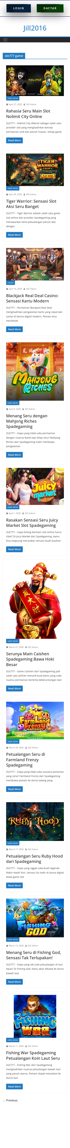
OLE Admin (31, 104)
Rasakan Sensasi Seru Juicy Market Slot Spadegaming (32, 522)
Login (18, 8)
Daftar (50, 8)
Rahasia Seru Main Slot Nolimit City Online (28, 113)
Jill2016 (35, 28)
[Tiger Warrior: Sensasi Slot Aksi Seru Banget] (35, 170)
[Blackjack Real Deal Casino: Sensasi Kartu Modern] (35, 264)
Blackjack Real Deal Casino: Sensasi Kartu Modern (32, 298)
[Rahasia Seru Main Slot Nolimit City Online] (35, 80)
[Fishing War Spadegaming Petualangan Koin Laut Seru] (35, 1016)
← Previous (10, 1100)
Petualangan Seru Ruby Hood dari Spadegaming (34, 858)
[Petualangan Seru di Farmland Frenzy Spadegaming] (35, 720)
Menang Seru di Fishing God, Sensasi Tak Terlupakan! (33, 954)
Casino (10, 283)
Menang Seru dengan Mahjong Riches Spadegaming (26, 421)
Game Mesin (12, 98)
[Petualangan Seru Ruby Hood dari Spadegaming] (35, 821)
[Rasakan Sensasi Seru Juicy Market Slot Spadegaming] (35, 486)
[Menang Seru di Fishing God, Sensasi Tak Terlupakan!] (35, 918)
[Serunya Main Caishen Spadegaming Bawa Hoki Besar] (35, 601)
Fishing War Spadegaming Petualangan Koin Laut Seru (33, 1055)
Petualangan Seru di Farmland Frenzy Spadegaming (25, 759)
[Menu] (5, 39)
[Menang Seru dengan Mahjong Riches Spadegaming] (35, 371)
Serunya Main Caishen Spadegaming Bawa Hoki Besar (30, 659)
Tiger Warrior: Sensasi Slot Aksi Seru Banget (31, 203)
